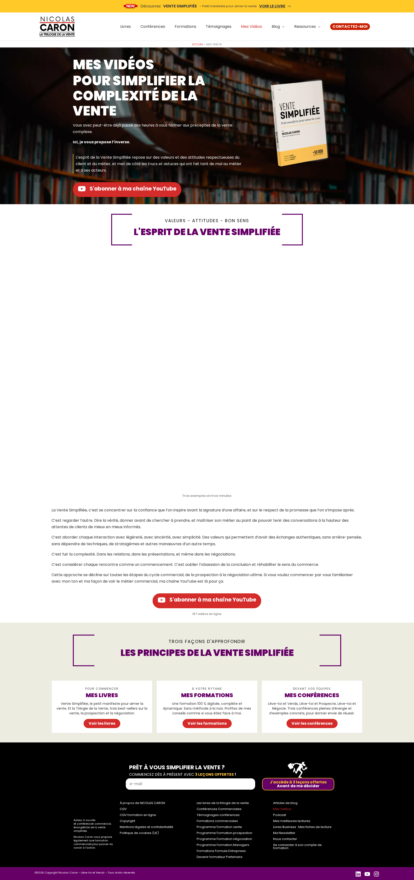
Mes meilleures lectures (291, 821)
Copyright (127, 821)
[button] (350, 26)
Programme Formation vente (219, 827)
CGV (123, 809)
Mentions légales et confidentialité (146, 827)
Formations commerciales (217, 821)
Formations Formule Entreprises (221, 851)
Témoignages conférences (218, 815)
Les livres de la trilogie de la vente (223, 803)
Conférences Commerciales (219, 809)
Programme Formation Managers (223, 845)
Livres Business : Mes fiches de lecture (302, 827)
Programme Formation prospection (224, 833)
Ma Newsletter (284, 833)
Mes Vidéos (282, 809)
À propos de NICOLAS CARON (142, 803)
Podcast (279, 815)
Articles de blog (285, 803)
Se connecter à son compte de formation (297, 846)
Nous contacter (285, 839)
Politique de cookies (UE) (139, 833)
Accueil (197, 44)
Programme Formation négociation (224, 839)
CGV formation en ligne (138, 815)
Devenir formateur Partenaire (219, 857)
